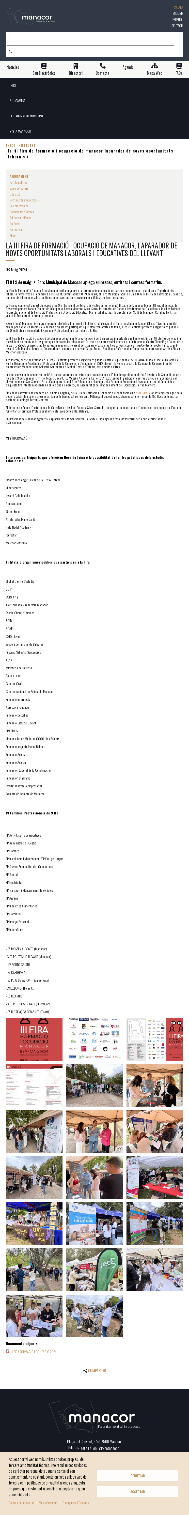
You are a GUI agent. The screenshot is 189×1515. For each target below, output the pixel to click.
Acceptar (137, 1491)
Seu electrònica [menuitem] (19, 205)
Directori (76, 73)
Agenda (128, 67)
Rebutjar (138, 1475)
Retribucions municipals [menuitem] (24, 199)
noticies (27, 145)
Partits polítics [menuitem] (18, 182)
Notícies (13, 67)
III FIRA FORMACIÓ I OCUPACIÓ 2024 (34, 1351)
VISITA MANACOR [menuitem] (20, 131)
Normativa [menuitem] (16, 229)
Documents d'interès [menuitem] (22, 211)
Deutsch (177, 25)
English (178, 13)
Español (178, 19)
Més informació (48, 1502)
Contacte (102, 73)
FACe (178, 73)
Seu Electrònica (44, 73)
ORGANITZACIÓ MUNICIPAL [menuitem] (26, 115)
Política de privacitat (21, 1502)
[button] (34, 1039)
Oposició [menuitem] (15, 194)
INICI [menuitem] (13, 85)
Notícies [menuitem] (14, 223)
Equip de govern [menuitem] (19, 188)
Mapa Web (154, 73)
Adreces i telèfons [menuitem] (20, 217)
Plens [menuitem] (13, 235)
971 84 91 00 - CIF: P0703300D (100, 1448)
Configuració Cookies (76, 1502)
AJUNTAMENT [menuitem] (17, 100)
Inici (10, 145)
